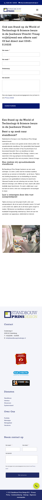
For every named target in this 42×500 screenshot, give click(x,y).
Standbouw (7, 398)
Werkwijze (7, 420)
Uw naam (6, 50)
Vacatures (7, 425)
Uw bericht (6, 77)
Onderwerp (6, 68)
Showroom (7, 403)
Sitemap (25, 495)
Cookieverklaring (16, 495)
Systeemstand (8, 405)
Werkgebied (8, 423)
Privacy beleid (9, 98)
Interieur (7, 400)
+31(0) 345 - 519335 (11, 3)
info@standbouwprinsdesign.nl (16, 338)
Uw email (6, 59)
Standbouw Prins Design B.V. (20, 492)
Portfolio (6, 418)
